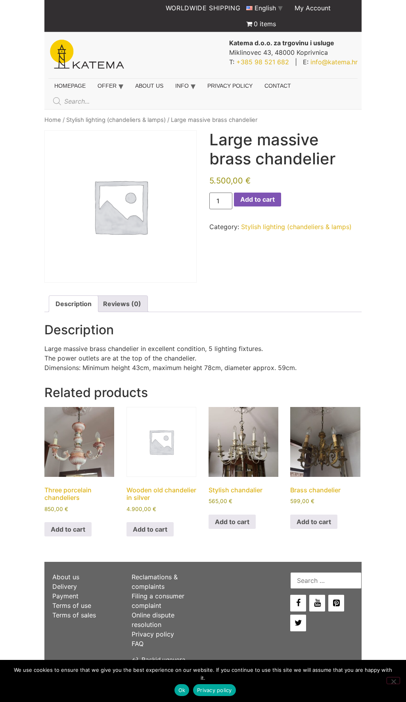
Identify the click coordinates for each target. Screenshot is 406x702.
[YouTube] (317, 603)
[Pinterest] (336, 603)
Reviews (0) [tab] (122, 304)
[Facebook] (298, 603)
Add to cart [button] (68, 529)
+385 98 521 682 (262, 62)
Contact (277, 86)
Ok (182, 690)
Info (182, 86)
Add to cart (257, 199)
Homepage (70, 86)
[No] (393, 680)
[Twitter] (298, 623)
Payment (65, 596)
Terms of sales (74, 615)
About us (149, 86)
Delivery (64, 586)
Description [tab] (74, 304)
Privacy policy (230, 86)
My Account (313, 8)
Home (52, 119)
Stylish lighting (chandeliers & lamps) (116, 119)
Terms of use (71, 605)
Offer (107, 86)
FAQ (138, 644)
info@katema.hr (334, 62)
